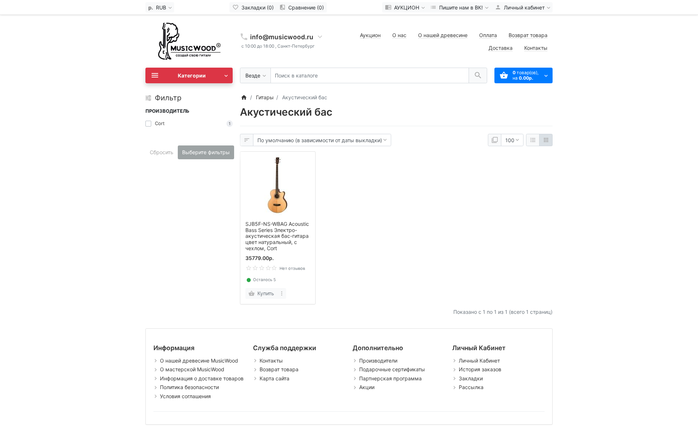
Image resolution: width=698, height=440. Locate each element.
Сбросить (161, 152)
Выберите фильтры (206, 152)
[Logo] (189, 40)
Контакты (535, 48)
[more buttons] (282, 293)
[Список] (532, 140)
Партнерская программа (390, 378)
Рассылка (471, 387)
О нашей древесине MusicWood (199, 360)
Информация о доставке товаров (202, 378)
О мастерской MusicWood (192, 369)
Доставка (501, 48)
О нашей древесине (443, 35)
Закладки (471, 378)
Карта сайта (274, 378)
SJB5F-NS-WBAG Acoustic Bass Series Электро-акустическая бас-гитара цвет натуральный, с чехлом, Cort (277, 236)
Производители (378, 360)
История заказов (480, 369)
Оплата (488, 35)
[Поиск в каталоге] (478, 75)
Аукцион (370, 35)
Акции (366, 387)
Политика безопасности (189, 387)
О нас (399, 35)
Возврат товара (528, 35)
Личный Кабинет (479, 360)
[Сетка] (546, 140)
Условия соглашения (185, 396)
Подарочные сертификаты (392, 369)
